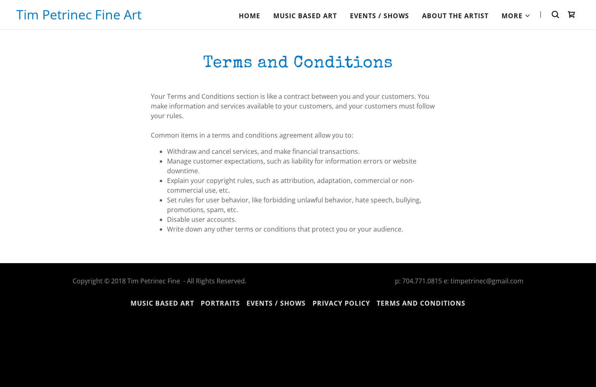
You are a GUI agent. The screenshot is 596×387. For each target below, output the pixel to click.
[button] (516, 16)
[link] (78, 17)
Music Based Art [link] (305, 15)
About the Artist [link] (455, 15)
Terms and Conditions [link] (421, 303)
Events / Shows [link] (379, 15)
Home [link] (249, 15)
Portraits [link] (220, 303)
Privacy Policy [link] (341, 303)
